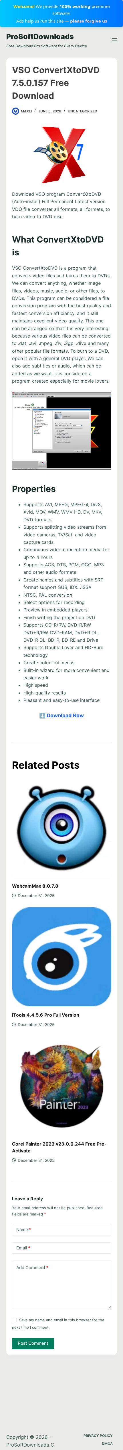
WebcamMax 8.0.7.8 (35, 886)
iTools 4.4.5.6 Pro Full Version (45, 1015)
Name (23, 1229)
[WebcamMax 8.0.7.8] (61, 827)
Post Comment (33, 1343)
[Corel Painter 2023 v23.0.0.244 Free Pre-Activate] (61, 1085)
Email (23, 1248)
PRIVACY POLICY (98, 1435)
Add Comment (32, 1267)
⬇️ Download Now (61, 715)
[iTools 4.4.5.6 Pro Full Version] (61, 956)
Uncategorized (82, 111)
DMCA (107, 1443)
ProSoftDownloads (40, 36)
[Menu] (114, 40)
